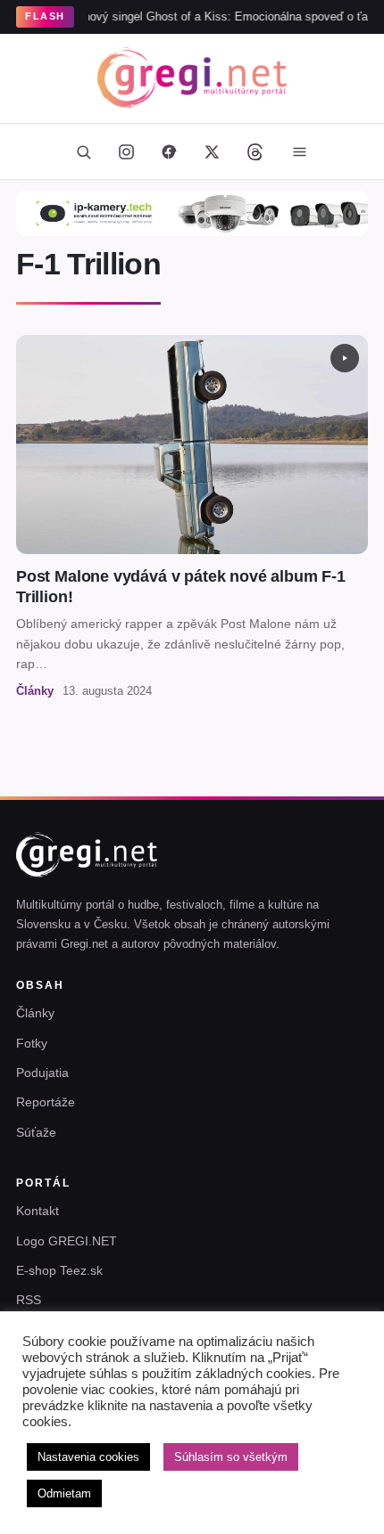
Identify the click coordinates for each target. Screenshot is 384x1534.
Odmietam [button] (64, 1493)
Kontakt (37, 1211)
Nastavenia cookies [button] (88, 1457)
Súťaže (36, 1132)
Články (35, 1013)
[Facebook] (169, 151)
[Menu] (299, 151)
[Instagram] (126, 151)
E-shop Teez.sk (59, 1270)
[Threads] (254, 151)
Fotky (31, 1043)
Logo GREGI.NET (66, 1241)
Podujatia (42, 1072)
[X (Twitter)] (212, 151)
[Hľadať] (83, 151)
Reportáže (45, 1102)
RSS (28, 1300)
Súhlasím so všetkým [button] (231, 1457)
